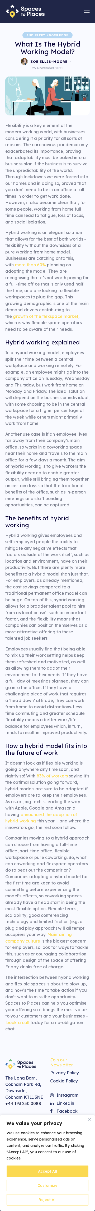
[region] (47, 1163)
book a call (17, 1022)
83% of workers (52, 776)
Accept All (47, 1171)
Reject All (47, 1199)
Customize (47, 1185)
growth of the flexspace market (45, 316)
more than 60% (30, 264)
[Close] (89, 1119)
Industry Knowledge (47, 35)
